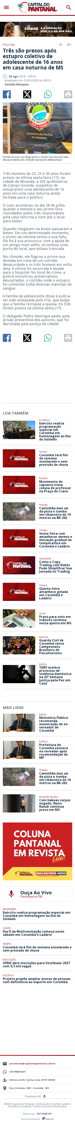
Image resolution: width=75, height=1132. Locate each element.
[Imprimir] (68, 94)
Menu (7, 7)
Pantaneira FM (33, 1096)
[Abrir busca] (68, 7)
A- (61, 44)
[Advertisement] (38, 371)
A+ (69, 44)
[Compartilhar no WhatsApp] (48, 94)
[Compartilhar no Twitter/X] (27, 94)
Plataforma (29, 1114)
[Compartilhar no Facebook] (7, 94)
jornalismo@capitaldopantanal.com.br (32, 1063)
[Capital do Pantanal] (37, 7)
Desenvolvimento (31, 1118)
